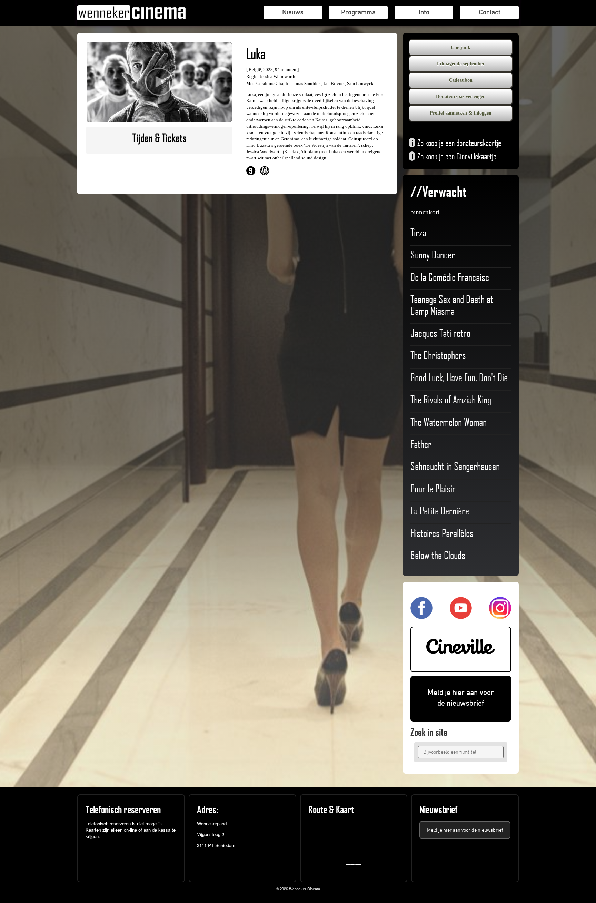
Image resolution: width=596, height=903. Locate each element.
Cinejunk (460, 47)
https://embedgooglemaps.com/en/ (355, 864)
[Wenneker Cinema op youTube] (461, 616)
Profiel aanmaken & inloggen (460, 113)
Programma (358, 12)
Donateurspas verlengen (461, 96)
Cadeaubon (461, 80)
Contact (489, 12)
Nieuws (293, 12)
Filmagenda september (461, 63)
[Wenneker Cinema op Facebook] (421, 616)
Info (424, 12)
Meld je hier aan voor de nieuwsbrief (461, 697)
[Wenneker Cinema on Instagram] (500, 616)
